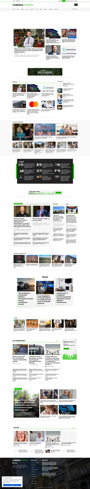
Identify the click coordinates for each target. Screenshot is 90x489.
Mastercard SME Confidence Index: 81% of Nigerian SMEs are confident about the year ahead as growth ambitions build (33, 111)
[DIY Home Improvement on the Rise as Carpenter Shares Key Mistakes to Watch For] (61, 145)
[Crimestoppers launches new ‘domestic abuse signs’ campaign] (49, 410)
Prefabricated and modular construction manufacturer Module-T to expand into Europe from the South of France (52, 360)
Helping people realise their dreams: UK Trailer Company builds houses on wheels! (20, 379)
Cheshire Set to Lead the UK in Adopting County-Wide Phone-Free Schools (58, 239)
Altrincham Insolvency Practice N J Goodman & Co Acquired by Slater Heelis (23, 451)
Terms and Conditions (35, 462)
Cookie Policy (8, 482)
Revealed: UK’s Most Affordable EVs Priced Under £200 (68, 95)
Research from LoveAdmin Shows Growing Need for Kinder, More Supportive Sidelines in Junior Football (71, 241)
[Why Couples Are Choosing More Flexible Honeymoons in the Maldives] (45, 130)
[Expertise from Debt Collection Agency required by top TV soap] (59, 85)
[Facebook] (73, 9)
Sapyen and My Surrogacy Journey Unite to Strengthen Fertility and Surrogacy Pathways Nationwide (50, 151)
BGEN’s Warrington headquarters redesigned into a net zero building (20, 375)
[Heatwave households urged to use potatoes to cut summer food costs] (67, 130)
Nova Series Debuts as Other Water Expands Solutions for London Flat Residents (28, 150)
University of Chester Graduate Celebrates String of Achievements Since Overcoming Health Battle (39, 451)
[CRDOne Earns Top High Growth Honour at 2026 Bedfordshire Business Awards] (70, 323)
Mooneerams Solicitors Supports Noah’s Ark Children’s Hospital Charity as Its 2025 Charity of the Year (66, 178)
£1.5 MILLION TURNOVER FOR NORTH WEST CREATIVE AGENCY (68, 443)
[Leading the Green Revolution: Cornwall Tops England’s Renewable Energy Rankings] (36, 349)
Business (15, 46)
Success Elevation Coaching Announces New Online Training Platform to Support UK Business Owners (22, 238)
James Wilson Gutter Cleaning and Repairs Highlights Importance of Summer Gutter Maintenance (26, 405)
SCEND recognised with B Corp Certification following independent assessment (29, 172)
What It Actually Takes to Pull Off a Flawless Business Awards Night (31, 329)
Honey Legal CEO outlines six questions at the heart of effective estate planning (66, 172)
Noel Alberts (48, 366)
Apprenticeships (45, 476)
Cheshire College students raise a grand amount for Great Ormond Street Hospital (58, 229)
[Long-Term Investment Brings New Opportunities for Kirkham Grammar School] (59, 210)
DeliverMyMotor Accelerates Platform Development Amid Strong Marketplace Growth (25, 298)
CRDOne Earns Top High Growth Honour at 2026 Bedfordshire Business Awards (70, 329)
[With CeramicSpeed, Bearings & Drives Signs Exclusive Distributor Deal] (63, 451)
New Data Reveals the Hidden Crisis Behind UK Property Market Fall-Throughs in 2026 (44, 265)
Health (14, 135)
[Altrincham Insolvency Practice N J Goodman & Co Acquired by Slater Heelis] (16, 451)
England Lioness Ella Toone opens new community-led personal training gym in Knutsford (71, 235)
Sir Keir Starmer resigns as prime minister (41, 219)
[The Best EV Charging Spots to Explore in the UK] (59, 90)
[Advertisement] (45, 17)
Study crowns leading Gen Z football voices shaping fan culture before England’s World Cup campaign (71, 230)
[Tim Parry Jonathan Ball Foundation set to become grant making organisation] (67, 394)
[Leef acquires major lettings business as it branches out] (37, 436)
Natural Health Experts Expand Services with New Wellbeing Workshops (17, 150)
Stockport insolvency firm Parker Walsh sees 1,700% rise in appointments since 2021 (47, 172)
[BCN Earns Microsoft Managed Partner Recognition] (48, 104)
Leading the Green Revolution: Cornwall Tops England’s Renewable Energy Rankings (35, 360)
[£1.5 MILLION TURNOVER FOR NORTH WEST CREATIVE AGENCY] (68, 436)
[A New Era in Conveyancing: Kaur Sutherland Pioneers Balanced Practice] (39, 177)
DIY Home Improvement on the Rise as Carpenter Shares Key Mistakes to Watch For (61, 150)
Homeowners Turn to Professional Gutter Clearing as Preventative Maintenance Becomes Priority (39, 151)
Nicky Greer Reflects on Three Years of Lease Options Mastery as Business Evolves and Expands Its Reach (40, 238)
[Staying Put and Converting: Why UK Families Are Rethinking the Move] (70, 259)
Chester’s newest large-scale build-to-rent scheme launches (32, 265)
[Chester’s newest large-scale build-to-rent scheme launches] (32, 259)
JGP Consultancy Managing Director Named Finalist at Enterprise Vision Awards (21, 234)
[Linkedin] (75, 9)
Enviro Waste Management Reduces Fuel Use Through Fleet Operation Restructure (22, 243)
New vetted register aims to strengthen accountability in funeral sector (41, 243)
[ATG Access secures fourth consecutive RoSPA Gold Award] (58, 323)
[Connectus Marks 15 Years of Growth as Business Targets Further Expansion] (68, 50)
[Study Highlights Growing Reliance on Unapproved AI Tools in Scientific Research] (45, 287)
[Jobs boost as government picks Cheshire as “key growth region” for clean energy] (21, 436)
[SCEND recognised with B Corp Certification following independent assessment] (20, 171)
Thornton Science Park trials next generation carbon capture (52, 375)
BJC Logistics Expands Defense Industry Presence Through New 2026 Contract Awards (41, 234)
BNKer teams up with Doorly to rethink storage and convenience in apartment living (19, 265)
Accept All (12, 485)
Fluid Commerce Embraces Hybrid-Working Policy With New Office (55, 451)
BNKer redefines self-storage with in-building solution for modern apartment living (57, 265)
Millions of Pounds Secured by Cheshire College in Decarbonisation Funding (36, 370)
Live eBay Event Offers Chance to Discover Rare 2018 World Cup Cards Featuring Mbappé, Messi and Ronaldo (71, 219)
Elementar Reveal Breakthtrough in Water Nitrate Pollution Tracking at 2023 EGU (20, 370)
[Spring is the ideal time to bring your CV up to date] (73, 145)
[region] (12, 481)
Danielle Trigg (65, 445)
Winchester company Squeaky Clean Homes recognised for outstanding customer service (19, 329)
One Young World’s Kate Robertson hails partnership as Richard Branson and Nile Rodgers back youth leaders (67, 417)
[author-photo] (13, 363)
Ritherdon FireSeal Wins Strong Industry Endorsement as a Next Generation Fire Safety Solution (28, 50)
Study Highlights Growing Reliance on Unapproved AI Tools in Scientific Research (44, 299)
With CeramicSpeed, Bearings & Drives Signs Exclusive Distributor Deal (71, 451)
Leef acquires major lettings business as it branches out (35, 443)
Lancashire (75, 0)
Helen (14, 228)
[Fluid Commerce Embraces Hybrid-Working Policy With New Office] (47, 451)
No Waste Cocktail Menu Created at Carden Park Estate (36, 375)
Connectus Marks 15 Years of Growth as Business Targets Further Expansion (68, 57)
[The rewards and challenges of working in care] (23, 132)
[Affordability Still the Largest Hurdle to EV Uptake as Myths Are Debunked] (59, 101)
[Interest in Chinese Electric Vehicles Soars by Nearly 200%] (59, 107)
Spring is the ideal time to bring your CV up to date (72, 150)
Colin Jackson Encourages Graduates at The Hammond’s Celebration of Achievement (59, 234)
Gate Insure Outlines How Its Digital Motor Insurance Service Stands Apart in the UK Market (45, 329)
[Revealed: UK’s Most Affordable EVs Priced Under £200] (59, 96)
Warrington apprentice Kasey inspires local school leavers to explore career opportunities (69, 40)
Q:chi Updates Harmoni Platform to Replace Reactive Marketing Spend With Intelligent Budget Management (53, 41)
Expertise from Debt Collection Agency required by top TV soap (68, 84)
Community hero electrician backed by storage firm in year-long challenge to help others (49, 401)
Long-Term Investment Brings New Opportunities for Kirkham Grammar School (58, 218)
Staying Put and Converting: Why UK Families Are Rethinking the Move (70, 265)
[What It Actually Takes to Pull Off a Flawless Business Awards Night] (32, 323)
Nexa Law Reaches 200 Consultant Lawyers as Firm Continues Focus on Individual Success (52, 57)
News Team (14, 97)
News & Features (65, 90)
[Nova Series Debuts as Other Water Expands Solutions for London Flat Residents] (28, 145)
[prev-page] (17, 285)
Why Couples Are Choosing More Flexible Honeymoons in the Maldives (43, 138)
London (72, 0)
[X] (77, 9)
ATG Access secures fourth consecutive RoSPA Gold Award (57, 329)
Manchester (68, 0)
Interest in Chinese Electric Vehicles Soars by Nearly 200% (68, 106)
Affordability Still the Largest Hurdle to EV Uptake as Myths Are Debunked (68, 100)
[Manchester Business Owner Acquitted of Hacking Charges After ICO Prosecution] (20, 177)
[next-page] (73, 285)
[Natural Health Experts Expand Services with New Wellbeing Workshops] (17, 145)
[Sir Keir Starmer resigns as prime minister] (41, 211)
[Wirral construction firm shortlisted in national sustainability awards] (20, 349)
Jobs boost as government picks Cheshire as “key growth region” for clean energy (21, 443)
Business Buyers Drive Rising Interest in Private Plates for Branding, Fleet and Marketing (19, 110)
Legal (47, 54)
